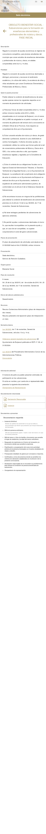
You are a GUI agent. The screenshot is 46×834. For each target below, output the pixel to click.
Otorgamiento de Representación (14, 387)
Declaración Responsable (17, 399)
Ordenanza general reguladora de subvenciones (19, 339)
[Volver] (5, 31)
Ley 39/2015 (6, 352)
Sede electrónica (23, 15)
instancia (11, 405)
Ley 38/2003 (6, 329)
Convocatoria (7, 358)
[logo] (5, 9)
